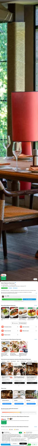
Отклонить (14, 443)
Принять (23, 443)
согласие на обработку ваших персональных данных (19, 441)
